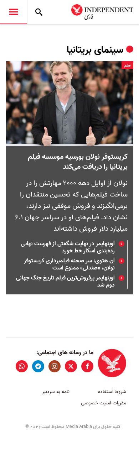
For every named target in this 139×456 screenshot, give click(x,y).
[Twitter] (71, 366)
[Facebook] (87, 366)
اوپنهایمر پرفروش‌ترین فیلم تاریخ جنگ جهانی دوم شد (65, 281)
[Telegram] (38, 366)
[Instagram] (54, 366)
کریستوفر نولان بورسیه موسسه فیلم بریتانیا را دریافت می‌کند (78, 162)
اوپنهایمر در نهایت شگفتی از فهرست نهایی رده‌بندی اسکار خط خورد (68, 247)
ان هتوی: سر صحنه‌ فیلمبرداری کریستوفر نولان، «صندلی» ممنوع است (69, 264)
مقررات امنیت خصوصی (103, 403)
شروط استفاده (112, 392)
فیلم (127, 65)
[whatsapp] (22, 366)
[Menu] (13, 12)
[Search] (38, 12)
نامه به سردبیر (56, 392)
